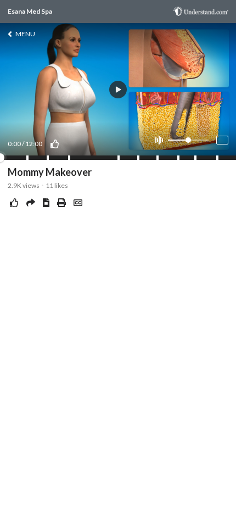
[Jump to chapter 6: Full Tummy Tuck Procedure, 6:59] (138, 157)
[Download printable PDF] (61, 202)
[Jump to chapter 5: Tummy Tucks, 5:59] (118, 157)
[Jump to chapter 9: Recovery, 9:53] (195, 157)
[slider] (188, 140)
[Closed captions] (78, 202)
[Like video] (55, 144)
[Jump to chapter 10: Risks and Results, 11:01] (217, 157)
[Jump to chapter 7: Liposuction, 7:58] (157, 157)
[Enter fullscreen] (222, 140)
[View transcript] (46, 202)
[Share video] (30, 202)
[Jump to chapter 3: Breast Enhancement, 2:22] (47, 157)
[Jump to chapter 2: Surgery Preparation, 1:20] (27, 157)
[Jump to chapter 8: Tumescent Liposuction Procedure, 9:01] (178, 157)
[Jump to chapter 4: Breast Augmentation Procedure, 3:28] (69, 157)
